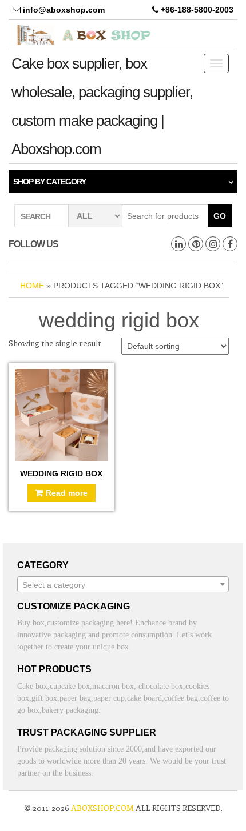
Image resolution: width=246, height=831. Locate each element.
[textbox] (123, 585)
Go (219, 215)
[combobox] (123, 584)
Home (32, 285)
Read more (67, 492)
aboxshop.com (102, 807)
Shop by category (49, 181)
